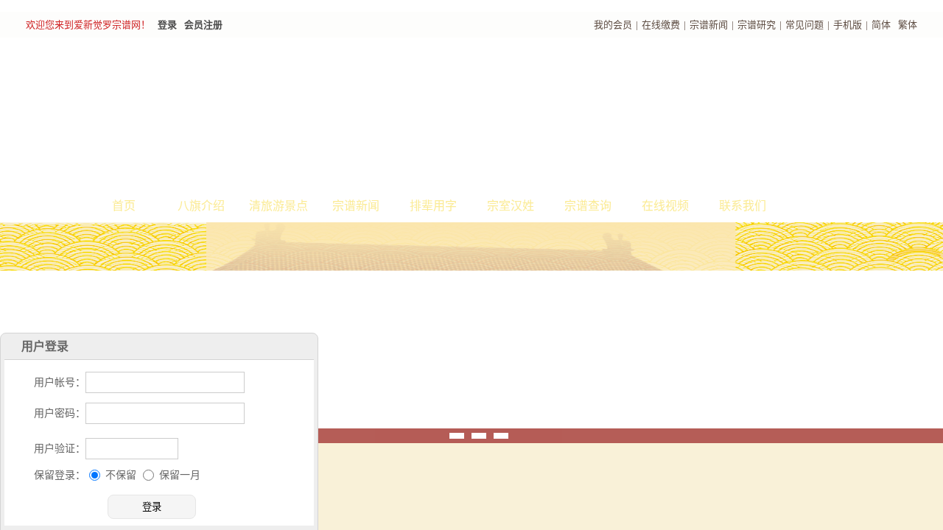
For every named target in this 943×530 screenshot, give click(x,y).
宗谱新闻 (709, 24)
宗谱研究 (756, 24)
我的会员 (613, 24)
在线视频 (665, 205)
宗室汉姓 (510, 205)
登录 (167, 24)
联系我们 (742, 205)
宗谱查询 (587, 205)
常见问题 (804, 24)
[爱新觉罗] (287, 115)
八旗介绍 (201, 205)
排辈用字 (433, 205)
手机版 (847, 24)
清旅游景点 (278, 205)
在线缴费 (661, 24)
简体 (881, 24)
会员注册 (203, 24)
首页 (124, 205)
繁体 (907, 24)
